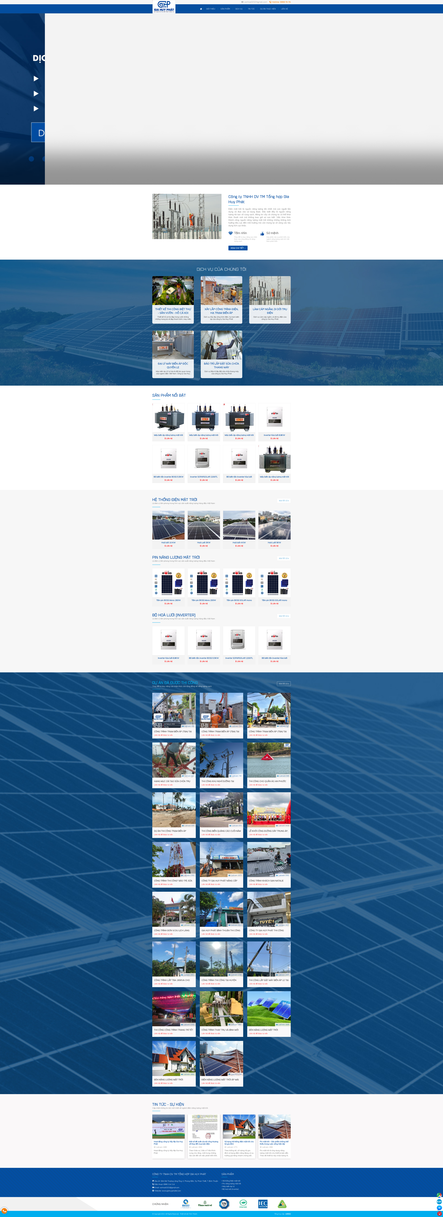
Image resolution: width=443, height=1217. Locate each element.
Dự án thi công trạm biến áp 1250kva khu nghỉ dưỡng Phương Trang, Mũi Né (173, 831)
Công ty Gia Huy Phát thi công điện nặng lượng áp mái (266, 930)
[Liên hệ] (4, 1211)
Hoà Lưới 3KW (203, 542)
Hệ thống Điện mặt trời (231, 1181)
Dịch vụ (238, 9)
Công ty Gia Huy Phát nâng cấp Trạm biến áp (219, 880)
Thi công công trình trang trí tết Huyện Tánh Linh (173, 1030)
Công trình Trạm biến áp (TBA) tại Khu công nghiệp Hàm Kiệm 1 (268, 731)
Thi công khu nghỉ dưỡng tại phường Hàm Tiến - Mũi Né (218, 781)
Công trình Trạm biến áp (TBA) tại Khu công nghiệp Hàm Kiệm (220, 731)
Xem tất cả (283, 501)
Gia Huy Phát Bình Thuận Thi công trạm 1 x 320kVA (221, 930)
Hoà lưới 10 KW (168, 542)
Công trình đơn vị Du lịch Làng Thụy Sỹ (171, 930)
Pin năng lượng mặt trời (231, 1183)
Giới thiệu (210, 9)
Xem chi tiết (237, 248)
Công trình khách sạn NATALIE (266, 880)
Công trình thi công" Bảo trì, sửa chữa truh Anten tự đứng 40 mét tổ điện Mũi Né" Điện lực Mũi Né (173, 880)
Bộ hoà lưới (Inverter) (230, 1189)
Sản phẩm (225, 9)
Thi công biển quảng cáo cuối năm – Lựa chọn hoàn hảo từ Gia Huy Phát (221, 831)
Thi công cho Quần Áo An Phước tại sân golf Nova (267, 781)
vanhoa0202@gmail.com (255, 2)
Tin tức (251, 9)
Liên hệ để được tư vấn (163, 735)
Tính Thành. (193, 1214)
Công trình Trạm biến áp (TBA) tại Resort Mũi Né (173, 731)
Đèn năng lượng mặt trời (263, 1030)
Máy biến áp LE (228, 1186)
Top (439, 1213)
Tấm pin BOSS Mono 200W (204, 600)
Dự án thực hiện (268, 9)
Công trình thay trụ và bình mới (220, 1030)
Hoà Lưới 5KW (274, 542)
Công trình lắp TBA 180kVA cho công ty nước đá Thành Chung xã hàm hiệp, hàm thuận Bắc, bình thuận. (173, 980)
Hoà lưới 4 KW (239, 542)
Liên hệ (284, 9)
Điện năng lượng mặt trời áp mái (220, 1079)
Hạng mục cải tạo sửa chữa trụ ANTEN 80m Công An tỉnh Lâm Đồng (173, 781)
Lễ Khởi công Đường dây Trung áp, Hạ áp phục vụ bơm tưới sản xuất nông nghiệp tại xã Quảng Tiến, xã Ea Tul (268, 831)
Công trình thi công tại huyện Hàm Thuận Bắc (219, 980)
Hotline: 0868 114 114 (281, 2)
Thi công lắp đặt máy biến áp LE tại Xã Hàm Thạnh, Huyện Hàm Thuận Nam (269, 980)
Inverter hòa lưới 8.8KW (274, 435)
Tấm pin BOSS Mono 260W (168, 600)
